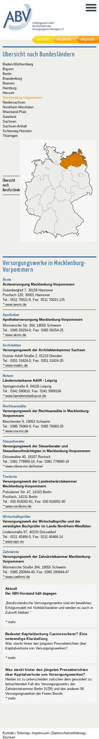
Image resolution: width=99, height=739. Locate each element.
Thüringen (10, 136)
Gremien (43, 39)
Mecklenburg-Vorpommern (23, 98)
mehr (12, 622)
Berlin (7, 74)
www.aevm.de (15, 304)
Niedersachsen (14, 102)
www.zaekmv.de (17, 577)
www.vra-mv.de (16, 431)
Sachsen (9, 121)
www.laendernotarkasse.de (25, 396)
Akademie (64, 39)
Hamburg (9, 88)
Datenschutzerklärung (68, 733)
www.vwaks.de (16, 365)
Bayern (8, 69)
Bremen (9, 83)
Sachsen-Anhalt (15, 126)
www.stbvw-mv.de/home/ (24, 466)
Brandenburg (12, 79)
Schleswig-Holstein (17, 131)
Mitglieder (88, 39)
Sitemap (23, 733)
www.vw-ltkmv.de (18, 506)
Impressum (40, 733)
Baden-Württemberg (18, 64)
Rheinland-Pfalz (15, 112)
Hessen (8, 93)
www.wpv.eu (14, 542)
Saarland (9, 117)
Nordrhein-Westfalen (18, 107)
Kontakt (9, 733)
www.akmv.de (15, 335)
